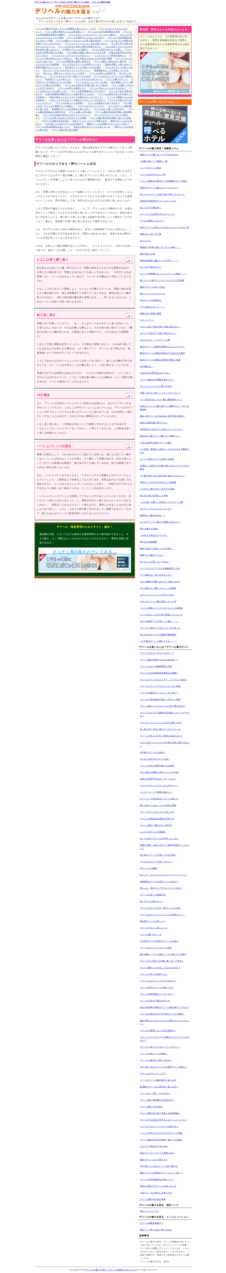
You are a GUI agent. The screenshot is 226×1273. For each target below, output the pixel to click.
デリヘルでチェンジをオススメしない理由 (160, 686)
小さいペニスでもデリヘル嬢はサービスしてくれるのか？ (78, 100)
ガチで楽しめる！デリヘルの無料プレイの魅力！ (163, 1067)
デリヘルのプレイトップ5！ (91, 106)
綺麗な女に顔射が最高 (150, 313)
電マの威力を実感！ (149, 529)
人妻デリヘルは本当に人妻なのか (156, 1193)
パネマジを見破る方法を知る (55, 121)
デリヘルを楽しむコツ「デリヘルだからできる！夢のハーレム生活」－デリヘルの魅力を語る (72, 2)
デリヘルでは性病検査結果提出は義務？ (159, 673)
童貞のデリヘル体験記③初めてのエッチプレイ (162, 346)
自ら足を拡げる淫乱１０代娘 (154, 495)
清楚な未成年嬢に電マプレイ (154, 423)
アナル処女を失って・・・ (153, 307)
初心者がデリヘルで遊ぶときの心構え (83, 67)
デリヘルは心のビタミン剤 (153, 174)
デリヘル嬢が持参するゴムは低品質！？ (64, 31)
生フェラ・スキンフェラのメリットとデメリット (67, 70)
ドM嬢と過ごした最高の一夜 (154, 161)
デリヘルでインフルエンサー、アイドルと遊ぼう (92, 34)
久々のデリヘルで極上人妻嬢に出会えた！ (160, 522)
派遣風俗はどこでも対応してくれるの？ (159, 881)
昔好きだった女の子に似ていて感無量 (158, 482)
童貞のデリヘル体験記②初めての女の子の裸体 (162, 353)
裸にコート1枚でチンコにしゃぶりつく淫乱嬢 (162, 280)
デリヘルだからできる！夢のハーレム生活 (70, 76)
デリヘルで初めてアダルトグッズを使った (160, 628)
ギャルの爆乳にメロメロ (151, 221)
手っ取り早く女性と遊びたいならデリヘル (160, 729)
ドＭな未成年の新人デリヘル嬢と (156, 442)
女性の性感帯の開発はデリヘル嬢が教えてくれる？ (70, 94)
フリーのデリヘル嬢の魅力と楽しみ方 (158, 1080)
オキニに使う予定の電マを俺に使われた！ (160, 327)
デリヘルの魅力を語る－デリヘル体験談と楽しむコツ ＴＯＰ (66, 28)
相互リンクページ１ (149, 1211)
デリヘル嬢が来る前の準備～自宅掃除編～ (160, 1113)
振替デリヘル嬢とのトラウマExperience (159, 154)
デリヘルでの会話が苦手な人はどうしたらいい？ (67, 115)
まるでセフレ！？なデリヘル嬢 (155, 340)
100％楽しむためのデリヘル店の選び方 (64, 124)
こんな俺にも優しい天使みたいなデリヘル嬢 (161, 502)
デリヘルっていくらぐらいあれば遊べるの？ (86, 43)
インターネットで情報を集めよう (110, 55)
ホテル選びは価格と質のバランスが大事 (86, 52)
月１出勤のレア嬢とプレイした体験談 (158, 588)
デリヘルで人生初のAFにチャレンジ (157, 214)
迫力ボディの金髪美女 (150, 300)
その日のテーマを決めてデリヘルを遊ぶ (159, 941)
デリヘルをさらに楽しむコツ (89, 79)
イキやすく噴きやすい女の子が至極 (157, 489)
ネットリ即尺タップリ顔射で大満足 (157, 459)
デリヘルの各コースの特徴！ (70, 103)
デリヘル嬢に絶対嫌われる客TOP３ (157, 1100)
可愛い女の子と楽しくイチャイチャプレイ (160, 393)
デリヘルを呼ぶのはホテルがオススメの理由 (64, 118)
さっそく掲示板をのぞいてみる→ (85, 551)
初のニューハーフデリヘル (153, 293)
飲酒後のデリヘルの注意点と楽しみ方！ (71, 109)
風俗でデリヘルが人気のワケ (154, 1159)
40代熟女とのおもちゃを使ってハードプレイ (161, 429)
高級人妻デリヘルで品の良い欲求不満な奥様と (162, 416)
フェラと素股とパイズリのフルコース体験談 (161, 608)
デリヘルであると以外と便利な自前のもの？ (79, 46)
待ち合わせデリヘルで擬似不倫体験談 (158, 634)
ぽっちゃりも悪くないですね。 (155, 562)
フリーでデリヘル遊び (150, 168)
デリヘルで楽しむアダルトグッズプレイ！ (160, 1047)
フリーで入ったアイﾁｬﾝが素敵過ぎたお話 (160, 568)
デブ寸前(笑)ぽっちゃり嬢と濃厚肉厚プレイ (161, 399)
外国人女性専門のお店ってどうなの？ (158, 779)
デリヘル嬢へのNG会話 (80, 112)
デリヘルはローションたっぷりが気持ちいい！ (162, 914)
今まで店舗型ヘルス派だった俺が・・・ (159, 621)
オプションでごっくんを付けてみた (157, 595)
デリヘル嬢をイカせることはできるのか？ (160, 967)
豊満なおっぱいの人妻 (150, 234)
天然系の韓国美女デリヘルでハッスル (158, 201)
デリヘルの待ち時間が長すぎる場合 (157, 766)
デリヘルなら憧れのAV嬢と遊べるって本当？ (87, 85)
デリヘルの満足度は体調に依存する (73, 61)
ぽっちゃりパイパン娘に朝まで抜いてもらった (162, 194)
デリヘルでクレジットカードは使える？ (159, 1126)
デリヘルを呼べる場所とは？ (72, 88)
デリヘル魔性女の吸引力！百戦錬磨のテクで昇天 (163, 181)
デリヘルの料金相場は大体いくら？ (53, 127)
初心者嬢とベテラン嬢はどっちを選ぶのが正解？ (163, 954)
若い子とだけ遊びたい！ (151, 901)
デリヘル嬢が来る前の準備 (65, 130)
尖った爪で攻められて (150, 267)
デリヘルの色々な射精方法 (103, 73)
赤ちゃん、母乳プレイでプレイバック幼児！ (64, 73)
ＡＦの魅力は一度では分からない (156, 575)
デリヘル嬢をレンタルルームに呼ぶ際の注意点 (78, 40)
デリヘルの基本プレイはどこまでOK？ (86, 37)
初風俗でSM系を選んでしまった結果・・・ (161, 247)
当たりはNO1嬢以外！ (150, 207)
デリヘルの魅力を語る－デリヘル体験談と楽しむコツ (110, 1270)
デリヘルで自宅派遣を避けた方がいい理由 (160, 699)
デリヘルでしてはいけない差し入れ (157, 812)
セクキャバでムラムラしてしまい (156, 509)
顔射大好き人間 (147, 254)
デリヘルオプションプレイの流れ (92, 82)
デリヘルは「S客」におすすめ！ (110, 109)
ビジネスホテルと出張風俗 (153, 832)
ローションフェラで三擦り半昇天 (156, 386)
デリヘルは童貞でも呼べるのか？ (104, 103)
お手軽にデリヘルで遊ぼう (76, 49)
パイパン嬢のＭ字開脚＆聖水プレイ (157, 380)
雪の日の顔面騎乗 (148, 542)
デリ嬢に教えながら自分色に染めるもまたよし (162, 476)
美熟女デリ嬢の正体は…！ (153, 515)
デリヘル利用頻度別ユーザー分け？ (88, 91)
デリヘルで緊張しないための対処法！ (158, 1030)
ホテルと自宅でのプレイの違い (107, 49)
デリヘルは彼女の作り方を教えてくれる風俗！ (162, 1014)
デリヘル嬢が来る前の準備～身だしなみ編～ (161, 1140)
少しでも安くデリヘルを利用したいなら (82, 64)
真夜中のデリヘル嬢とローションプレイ (159, 188)
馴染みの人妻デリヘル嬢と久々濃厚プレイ (160, 436)
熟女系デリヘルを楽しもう (58, 79)
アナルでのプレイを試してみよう (156, 862)
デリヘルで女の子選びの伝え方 (155, 1001)
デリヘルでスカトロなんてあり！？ (157, 653)
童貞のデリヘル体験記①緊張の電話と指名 (160, 360)
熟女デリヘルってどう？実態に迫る (90, 121)
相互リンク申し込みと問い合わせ (156, 1230)
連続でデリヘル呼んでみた (153, 287)
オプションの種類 (148, 868)
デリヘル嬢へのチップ (117, 79)
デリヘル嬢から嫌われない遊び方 (110, 61)
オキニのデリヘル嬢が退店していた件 (158, 601)
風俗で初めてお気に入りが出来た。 (157, 548)
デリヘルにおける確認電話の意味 (104, 31)
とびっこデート (147, 320)
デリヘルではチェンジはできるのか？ (108, 88)
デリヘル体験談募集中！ (151, 1223)
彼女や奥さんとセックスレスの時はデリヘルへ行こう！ (77, 97)
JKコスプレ (145, 241)
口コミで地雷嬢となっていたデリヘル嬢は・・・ (163, 274)
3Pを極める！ (146, 366)
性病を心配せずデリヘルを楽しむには (92, 127)
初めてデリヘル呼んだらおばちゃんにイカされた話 (164, 227)
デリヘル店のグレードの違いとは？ (157, 987)
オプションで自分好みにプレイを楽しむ (159, 799)
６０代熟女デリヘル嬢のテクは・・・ (158, 641)
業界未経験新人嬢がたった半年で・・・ (159, 260)
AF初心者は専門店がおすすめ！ (155, 373)
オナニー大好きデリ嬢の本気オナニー (158, 333)
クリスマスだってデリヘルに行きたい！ (71, 55)
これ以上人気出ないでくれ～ (154, 535)
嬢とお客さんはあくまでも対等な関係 (94, 58)
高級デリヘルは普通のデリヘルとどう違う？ (108, 124)
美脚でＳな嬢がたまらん (151, 555)
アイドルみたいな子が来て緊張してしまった (161, 615)
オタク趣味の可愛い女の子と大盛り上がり (160, 581)
